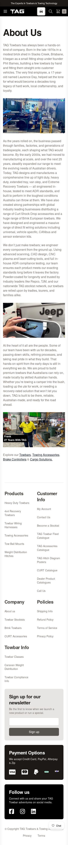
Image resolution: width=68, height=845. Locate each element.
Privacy (27, 835)
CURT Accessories (16, 636)
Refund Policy (45, 619)
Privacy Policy (45, 636)
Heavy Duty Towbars (17, 503)
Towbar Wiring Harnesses (13, 525)
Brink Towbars (13, 628)
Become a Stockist (48, 525)
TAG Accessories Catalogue (47, 548)
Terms (41, 835)
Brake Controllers (14, 459)
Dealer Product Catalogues (46, 580)
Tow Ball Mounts (14, 544)
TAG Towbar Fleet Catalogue (48, 536)
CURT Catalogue (47, 570)
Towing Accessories (45, 455)
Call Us (41, 591)
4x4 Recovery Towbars (13, 513)
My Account (44, 509)
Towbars (25, 455)
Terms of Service (47, 628)
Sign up (34, 732)
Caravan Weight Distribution (14, 667)
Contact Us (43, 517)
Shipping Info (45, 611)
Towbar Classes (14, 657)
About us (10, 611)
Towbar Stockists (15, 619)
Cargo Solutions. (41, 459)
